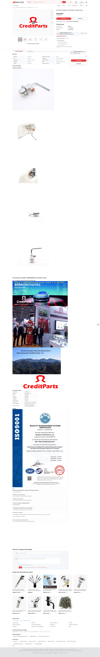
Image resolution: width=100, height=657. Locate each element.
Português (32, 650)
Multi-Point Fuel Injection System (43, 636)
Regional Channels (62, 649)
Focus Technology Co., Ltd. (43, 652)
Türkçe (70, 650)
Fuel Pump (70, 622)
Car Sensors (14, 626)
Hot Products (24, 649)
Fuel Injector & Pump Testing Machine (37, 626)
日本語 (61, 650)
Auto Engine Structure (30, 7)
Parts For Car (15, 641)
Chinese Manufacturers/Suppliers (37, 649)
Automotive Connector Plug (73, 624)
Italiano (45, 650)
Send (20, 567)
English (26, 650)
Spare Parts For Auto (32, 641)
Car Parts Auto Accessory (71, 641)
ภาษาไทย (67, 650)
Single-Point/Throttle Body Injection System (20, 636)
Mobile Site (72, 649)
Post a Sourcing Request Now (41, 567)
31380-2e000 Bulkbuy (38, 643)
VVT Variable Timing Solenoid (36, 624)
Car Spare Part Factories (42, 641)
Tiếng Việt (73, 650)
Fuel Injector (33, 622)
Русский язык (41, 650)
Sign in (86, 2)
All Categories (16, 5)
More (13, 645)
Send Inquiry (63, 18)
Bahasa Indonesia (78, 650)
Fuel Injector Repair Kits (54, 622)
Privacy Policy (65, 652)
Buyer (64, 5)
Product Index (68, 649)
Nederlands (52, 650)
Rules (87, 5)
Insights (76, 649)
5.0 (74, 53)
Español (29, 650)
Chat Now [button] (80, 18)
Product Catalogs (27, 620)
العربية (55, 650)
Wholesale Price (51, 649)
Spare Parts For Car (51, 641)
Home (13, 7)
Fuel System (36, 7)
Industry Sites (57, 649)
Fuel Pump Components (16, 624)
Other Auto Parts (52, 626)
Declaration (60, 652)
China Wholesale (45, 649)
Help (69, 5)
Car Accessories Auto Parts (60, 641)
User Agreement (56, 652)
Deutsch (48, 650)
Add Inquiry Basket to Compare (33, 43)
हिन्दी (64, 650)
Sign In (58, 46)
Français (36, 650)
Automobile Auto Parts (28, 643)
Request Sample (75, 21)
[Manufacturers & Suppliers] (18, 2)
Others (70, 626)
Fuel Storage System (33, 636)
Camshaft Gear (52, 624)
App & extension (74, 5)
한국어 (58, 650)
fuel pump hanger (15, 622)
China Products (29, 649)
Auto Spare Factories (23, 641)
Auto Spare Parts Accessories (18, 643)
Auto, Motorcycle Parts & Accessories (20, 7)
